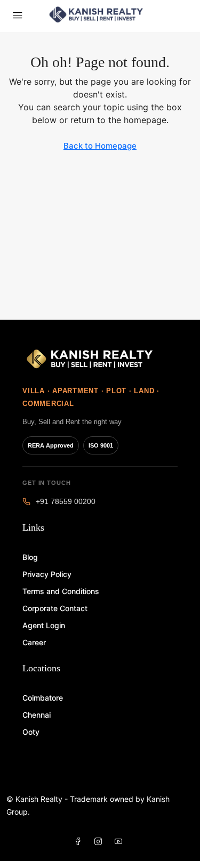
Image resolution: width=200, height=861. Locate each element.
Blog (30, 557)
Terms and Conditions (60, 591)
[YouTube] (120, 841)
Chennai (36, 714)
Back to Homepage (100, 146)
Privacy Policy (46, 574)
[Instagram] (100, 841)
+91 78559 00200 (65, 502)
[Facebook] (80, 841)
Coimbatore (42, 697)
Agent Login (43, 625)
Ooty (30, 731)
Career (34, 642)
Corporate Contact (54, 608)
